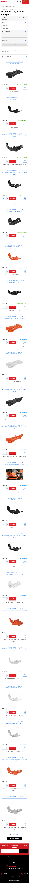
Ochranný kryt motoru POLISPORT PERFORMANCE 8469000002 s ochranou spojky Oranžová (14, 426)
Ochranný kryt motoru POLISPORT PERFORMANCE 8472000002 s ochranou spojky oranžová (14, 759)
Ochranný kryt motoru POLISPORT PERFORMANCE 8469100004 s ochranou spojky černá (14, 134)
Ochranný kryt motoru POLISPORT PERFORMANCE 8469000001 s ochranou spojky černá (14, 389)
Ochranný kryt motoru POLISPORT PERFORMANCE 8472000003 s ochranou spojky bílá (14, 798)
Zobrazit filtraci (7, 56)
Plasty (13, 6)
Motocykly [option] (5, 28)
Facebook (5, 873)
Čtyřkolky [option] (5, 25)
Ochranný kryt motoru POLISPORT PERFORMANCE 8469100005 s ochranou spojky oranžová (14, 610)
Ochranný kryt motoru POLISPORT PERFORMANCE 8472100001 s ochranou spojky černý (14, 172)
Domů (2, 6)
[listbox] (14, 27)
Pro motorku (8, 6)
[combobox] (14, 22)
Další (17, 834)
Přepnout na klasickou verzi (14, 880)
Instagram (25, 873)
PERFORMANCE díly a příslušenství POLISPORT (12, 7)
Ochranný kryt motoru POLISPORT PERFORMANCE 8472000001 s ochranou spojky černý (14, 535)
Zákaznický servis (5, 856)
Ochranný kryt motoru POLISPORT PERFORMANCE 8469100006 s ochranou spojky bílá (14, 648)
